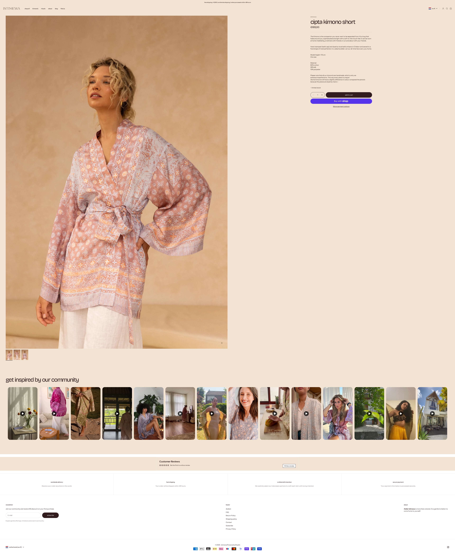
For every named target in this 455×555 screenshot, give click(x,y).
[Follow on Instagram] (448, 547)
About (50, 8)
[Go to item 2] (17, 355)
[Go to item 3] (24, 355)
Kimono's (35, 8)
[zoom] (221, 343)
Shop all (27, 8)
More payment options (341, 106)
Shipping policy (231, 519)
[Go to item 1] (9, 355)
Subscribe (229, 526)
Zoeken (228, 509)
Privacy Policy (231, 529)
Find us (63, 8)
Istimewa (313, 17)
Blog (56, 8)
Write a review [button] (289, 466)
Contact (229, 522)
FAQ (227, 512)
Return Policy (231, 515)
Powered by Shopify (233, 545)
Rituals (43, 8)
